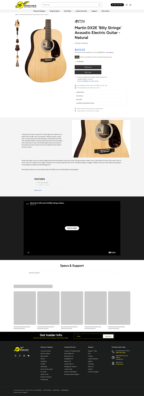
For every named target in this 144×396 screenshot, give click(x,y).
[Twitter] (15, 356)
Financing (91, 364)
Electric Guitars (45, 353)
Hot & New (67, 11)
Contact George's (93, 371)
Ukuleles (43, 364)
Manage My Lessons (70, 366)
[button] (126, 4)
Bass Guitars (44, 356)
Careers (90, 369)
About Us (91, 366)
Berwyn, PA (67, 361)
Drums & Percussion (47, 369)
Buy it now (88, 72)
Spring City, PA (68, 356)
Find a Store (105, 11)
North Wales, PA (69, 353)
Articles (90, 356)
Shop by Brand (54, 11)
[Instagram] (24, 356)
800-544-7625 (120, 352)
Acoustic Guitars (46, 351)
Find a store (120, 364)
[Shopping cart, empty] (130, 5)
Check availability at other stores (88, 81)
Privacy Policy (38, 390)
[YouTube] (28, 356)
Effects (43, 358)
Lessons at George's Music (72, 351)
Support (94, 11)
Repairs (90, 361)
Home (16, 14)
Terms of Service (47, 390)
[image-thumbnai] (17, 23)
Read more (37, 190)
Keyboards (44, 366)
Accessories (44, 379)
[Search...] (99, 5)
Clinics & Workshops (70, 371)
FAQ (89, 353)
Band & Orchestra (46, 377)
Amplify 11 (25, 392)
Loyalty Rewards (93, 358)
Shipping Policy (65, 390)
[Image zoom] (45, 51)
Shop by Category (39, 11)
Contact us (119, 359)
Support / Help (92, 351)
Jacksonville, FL (69, 364)
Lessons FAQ (68, 369)
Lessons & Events (81, 11)
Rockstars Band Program (71, 374)
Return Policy (56, 390)
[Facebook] (20, 356)
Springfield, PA (68, 358)
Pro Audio (44, 371)
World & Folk (44, 374)
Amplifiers (44, 361)
